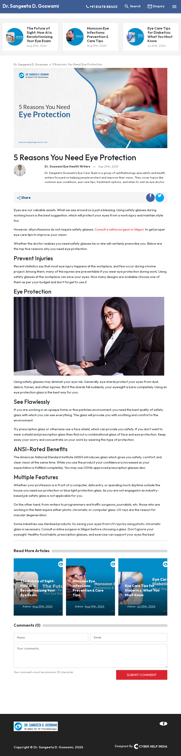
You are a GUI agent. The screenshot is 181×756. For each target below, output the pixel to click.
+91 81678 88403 (103, 6)
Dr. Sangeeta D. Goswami (30, 6)
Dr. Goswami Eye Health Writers (67, 166)
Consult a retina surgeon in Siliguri (119, 229)
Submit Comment (141, 675)
